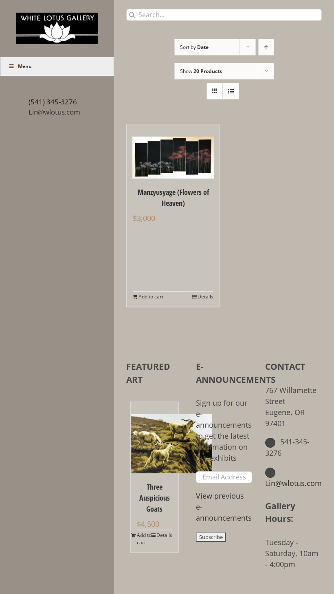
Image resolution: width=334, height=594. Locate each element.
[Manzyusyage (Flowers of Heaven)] (173, 151)
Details (205, 296)
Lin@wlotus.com (54, 112)
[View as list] (231, 91)
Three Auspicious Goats (154, 498)
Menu (25, 66)
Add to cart (150, 296)
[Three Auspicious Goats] (154, 437)
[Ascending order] (266, 47)
